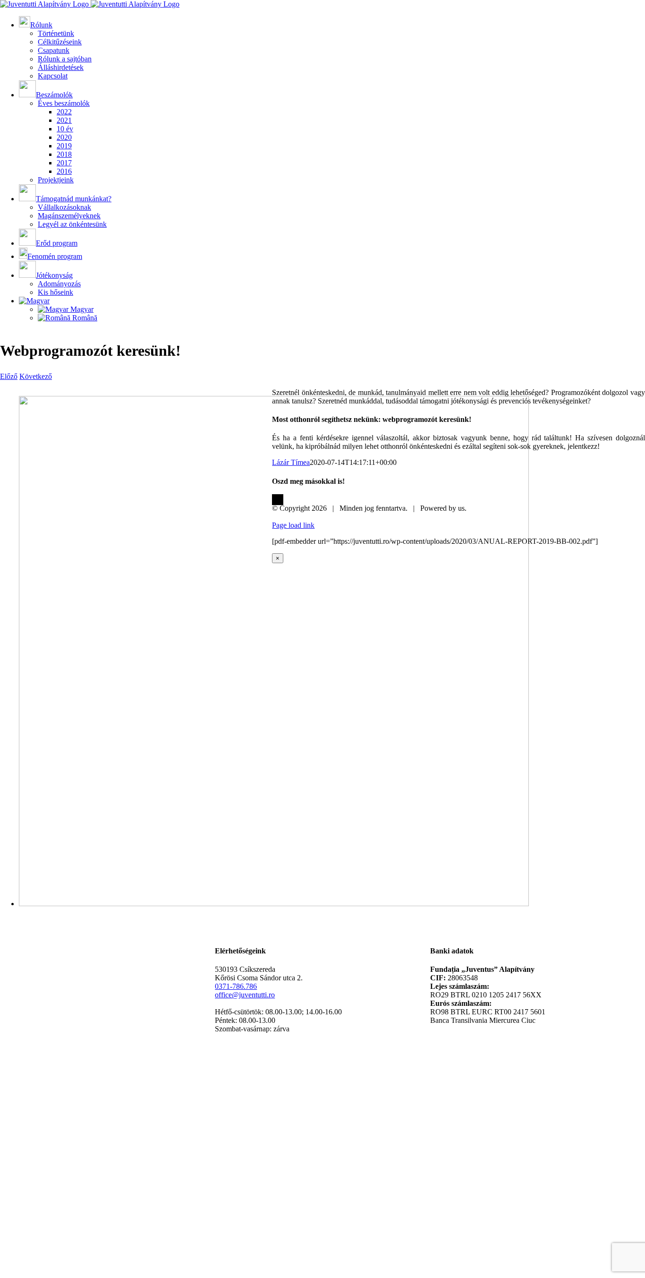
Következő (35, 376)
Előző (8, 376)
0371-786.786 (236, 986)
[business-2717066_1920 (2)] (274, 904)
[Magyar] (34, 301)
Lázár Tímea (291, 462)
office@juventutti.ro (245, 995)
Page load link (293, 525)
